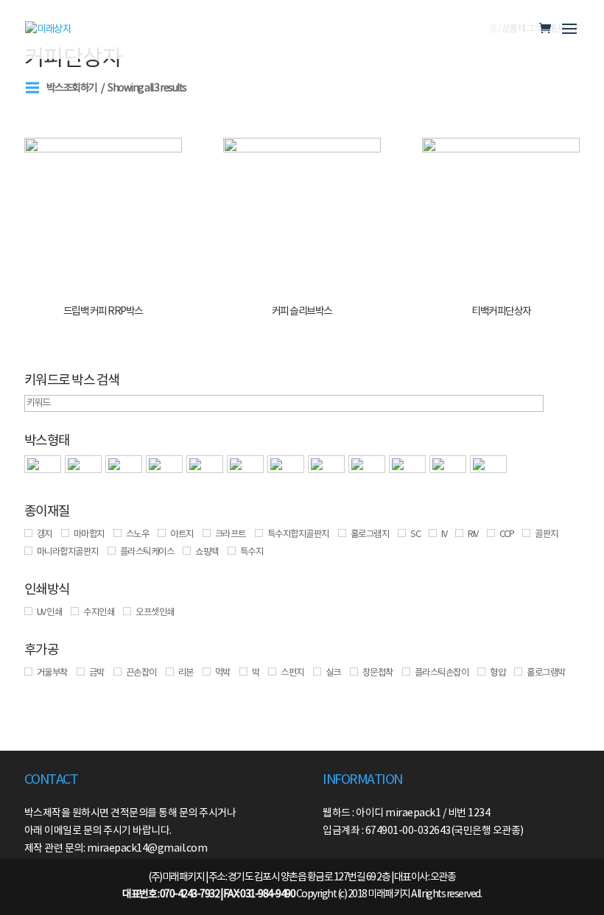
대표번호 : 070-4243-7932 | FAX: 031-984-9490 (208, 894)
